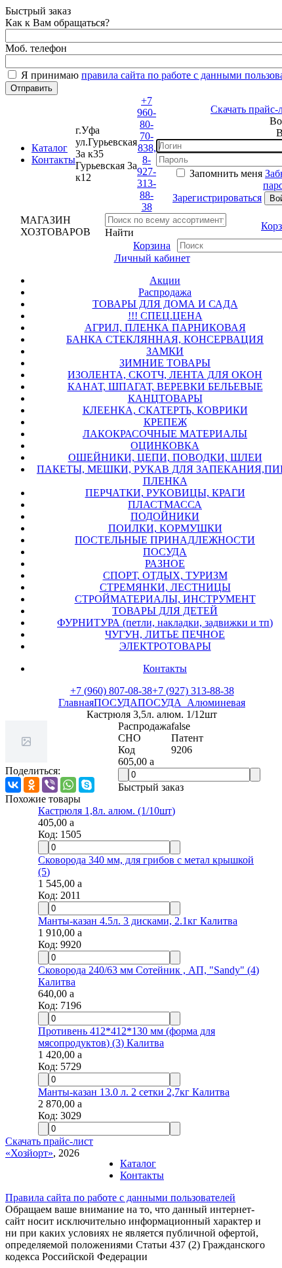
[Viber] (50, 785)
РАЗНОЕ (165, 563)
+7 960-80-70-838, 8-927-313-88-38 (146, 153)
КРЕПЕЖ (165, 421)
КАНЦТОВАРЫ (165, 398)
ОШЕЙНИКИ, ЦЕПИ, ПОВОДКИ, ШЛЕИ (165, 457)
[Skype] (86, 785)
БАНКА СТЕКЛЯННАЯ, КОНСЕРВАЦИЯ (165, 339)
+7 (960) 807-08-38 (111, 690)
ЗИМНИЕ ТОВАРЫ (165, 362)
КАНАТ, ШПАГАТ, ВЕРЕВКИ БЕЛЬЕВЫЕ (165, 386)
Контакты (53, 159)
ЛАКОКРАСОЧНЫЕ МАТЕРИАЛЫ (165, 433)
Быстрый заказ (151, 787)
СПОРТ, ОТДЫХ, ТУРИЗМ (165, 575)
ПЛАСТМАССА (165, 504)
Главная (76, 702)
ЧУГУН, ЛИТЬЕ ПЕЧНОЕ (165, 634)
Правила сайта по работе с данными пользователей (120, 1197)
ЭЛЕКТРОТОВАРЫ (165, 646)
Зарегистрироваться (217, 197)
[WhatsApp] (68, 785)
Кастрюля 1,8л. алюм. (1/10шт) (106, 810)
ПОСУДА (165, 551)
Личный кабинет (152, 258)
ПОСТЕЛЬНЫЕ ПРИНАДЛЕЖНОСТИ (165, 539)
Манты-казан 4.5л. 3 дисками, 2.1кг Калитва (137, 920)
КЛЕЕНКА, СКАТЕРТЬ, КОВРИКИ (165, 410)
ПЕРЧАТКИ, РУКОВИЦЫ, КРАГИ (165, 492)
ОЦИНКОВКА (165, 445)
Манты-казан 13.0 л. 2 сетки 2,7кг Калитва (134, 1092)
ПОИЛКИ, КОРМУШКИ (165, 528)
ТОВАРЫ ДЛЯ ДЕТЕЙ (165, 610)
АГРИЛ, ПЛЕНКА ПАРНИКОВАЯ (165, 327)
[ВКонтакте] (13, 785)
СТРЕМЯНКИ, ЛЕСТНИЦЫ (165, 587)
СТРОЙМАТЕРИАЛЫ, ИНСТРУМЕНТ (165, 598)
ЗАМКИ (165, 351)
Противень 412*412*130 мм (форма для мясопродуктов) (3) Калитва (126, 1036)
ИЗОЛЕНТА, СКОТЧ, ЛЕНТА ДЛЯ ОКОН (165, 374)
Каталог (49, 147)
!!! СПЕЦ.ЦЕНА (165, 315)
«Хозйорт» (29, 1153)
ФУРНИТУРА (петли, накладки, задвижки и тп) (165, 622)
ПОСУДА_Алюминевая (191, 702)
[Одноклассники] (31, 785)
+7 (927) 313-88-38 (193, 690)
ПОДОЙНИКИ (165, 516)
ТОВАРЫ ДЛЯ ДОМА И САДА (165, 303)
